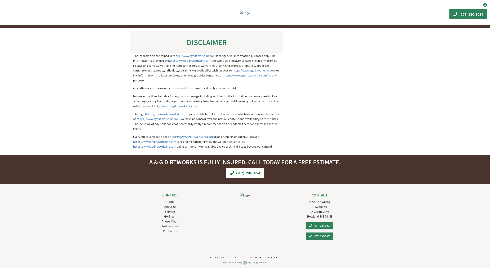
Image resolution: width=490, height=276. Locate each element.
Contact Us (170, 231)
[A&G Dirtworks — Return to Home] (245, 12)
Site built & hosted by (245, 262)
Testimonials (170, 226)
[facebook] (485, 5)
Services (170, 212)
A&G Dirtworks (233, 257)
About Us (170, 207)
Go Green (170, 216)
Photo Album (170, 221)
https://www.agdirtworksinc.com (194, 56)
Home (170, 202)
